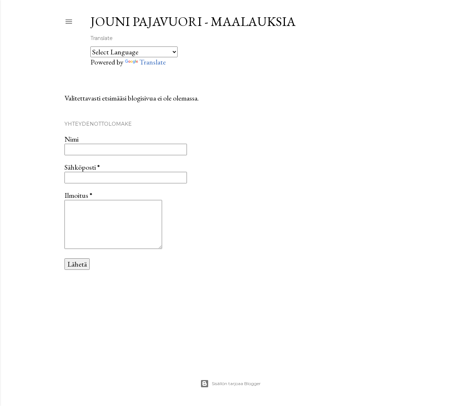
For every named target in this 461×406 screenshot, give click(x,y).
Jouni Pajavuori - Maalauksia (193, 21)
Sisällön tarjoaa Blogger (236, 383)
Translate (152, 62)
